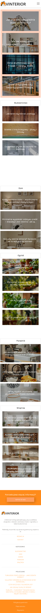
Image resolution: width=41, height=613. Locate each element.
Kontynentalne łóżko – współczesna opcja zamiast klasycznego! (19, 200)
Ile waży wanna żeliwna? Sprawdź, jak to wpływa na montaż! (20, 240)
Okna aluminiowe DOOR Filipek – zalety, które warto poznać (20, 64)
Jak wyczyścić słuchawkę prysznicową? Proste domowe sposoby (19, 392)
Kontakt (20, 540)
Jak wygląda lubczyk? (20, 300)
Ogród (21, 255)
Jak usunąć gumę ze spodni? (20, 587)
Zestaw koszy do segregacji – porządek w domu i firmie (20, 43)
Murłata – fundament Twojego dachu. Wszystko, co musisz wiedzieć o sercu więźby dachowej (20, 591)
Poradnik (20, 341)
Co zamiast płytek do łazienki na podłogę (20, 147)
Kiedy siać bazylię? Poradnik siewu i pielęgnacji (20, 266)
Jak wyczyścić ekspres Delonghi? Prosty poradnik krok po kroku (19, 353)
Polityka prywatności (20, 602)
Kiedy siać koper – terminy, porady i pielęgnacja (20, 283)
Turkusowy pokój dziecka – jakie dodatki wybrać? (20, 576)
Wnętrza (21, 408)
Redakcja (20, 536)
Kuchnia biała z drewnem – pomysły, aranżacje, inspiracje (20, 470)
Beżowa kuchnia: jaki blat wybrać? (20, 453)
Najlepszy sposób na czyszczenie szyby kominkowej (20, 581)
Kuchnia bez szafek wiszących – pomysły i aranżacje (20, 436)
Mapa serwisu (20, 606)
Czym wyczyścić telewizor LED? (20, 584)
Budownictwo (20, 103)
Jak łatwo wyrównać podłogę (20, 114)
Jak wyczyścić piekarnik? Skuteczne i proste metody (19, 373)
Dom (21, 188)
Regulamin (20, 610)
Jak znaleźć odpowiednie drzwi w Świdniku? (20, 21)
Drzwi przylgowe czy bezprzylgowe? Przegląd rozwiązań (20, 86)
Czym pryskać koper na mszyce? (20, 317)
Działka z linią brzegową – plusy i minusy (20, 130)
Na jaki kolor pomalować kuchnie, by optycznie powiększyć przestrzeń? (20, 419)
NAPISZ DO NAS (20, 499)
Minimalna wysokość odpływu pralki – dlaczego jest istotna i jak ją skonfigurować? (19, 220)
